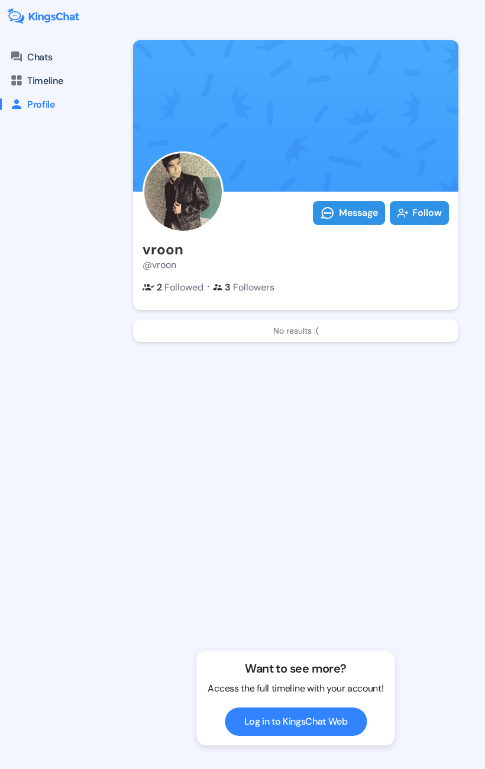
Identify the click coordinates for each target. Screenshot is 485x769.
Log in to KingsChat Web (296, 721)
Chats (39, 57)
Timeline (45, 81)
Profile (41, 104)
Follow (427, 212)
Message (358, 212)
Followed (180, 287)
